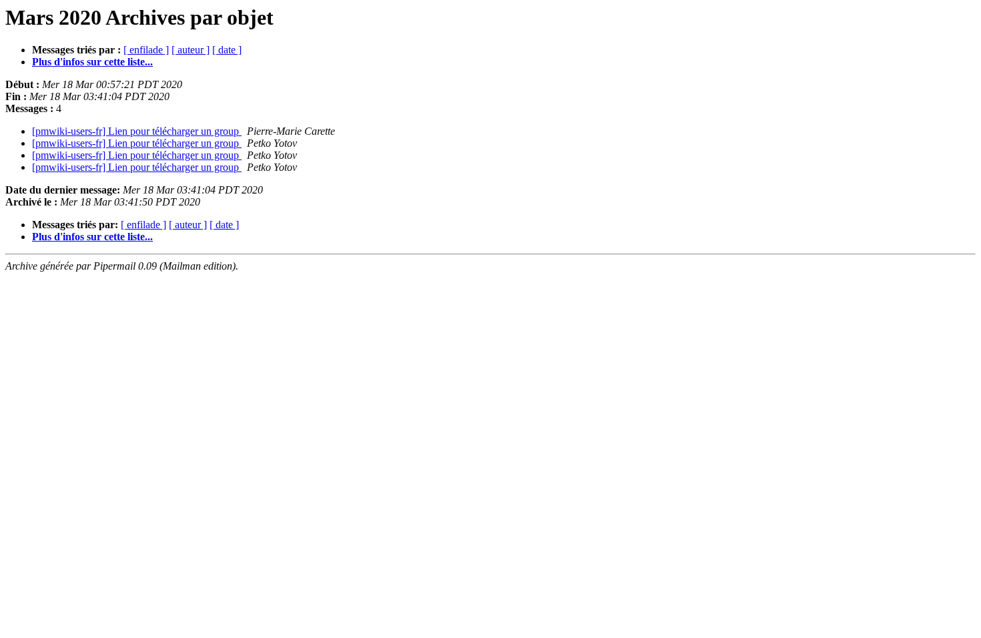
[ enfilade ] (146, 49)
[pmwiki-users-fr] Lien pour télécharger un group (137, 131)
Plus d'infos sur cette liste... (92, 61)
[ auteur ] (191, 49)
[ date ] (227, 49)
